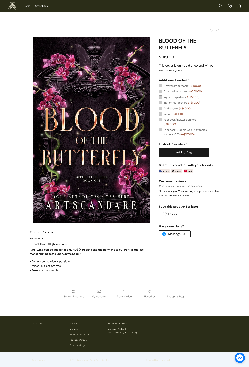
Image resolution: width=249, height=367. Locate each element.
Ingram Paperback (181, 97)
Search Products (74, 296)
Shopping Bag (175, 296)
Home (26, 6)
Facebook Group (78, 340)
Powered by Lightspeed (158, 360)
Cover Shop (41, 6)
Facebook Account (79, 334)
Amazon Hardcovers (183, 91)
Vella (173, 114)
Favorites (150, 296)
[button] (12, 6)
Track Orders (125, 296)
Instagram (75, 329)
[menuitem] (212, 31)
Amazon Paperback (182, 86)
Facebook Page (78, 345)
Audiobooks (177, 108)
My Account (99, 296)
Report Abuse (39, 360)
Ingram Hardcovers (182, 102)
